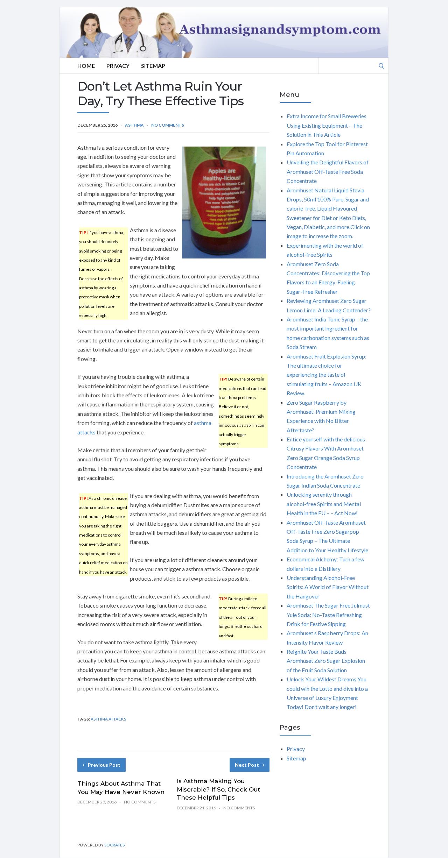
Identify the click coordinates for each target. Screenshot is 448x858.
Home (86, 65)
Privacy (118, 65)
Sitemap (153, 65)
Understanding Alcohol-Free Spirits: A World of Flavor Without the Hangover (328, 587)
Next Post (247, 765)
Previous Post (104, 765)
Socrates (114, 845)
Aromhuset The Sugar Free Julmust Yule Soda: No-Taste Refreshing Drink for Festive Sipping (328, 614)
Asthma (134, 125)
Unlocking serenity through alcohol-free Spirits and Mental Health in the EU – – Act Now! (324, 503)
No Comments (167, 125)
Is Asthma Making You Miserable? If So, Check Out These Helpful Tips (218, 789)
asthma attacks (108, 719)
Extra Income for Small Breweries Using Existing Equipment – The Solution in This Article (326, 125)
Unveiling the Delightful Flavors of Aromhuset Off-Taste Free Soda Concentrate (328, 171)
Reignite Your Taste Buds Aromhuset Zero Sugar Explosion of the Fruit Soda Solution (326, 660)
